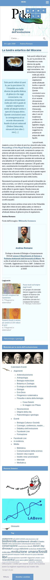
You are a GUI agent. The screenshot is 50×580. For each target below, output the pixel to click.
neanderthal (8, 560)
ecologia (16, 549)
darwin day (38, 546)
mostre (42, 558)
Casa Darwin (28, 402)
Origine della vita (24, 412)
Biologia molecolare (25, 381)
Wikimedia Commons (27, 221)
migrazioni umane (34, 558)
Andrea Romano (26, 44)
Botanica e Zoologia (25, 384)
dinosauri (7, 548)
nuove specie (19, 560)
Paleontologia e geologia (13, 339)
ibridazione (16, 554)
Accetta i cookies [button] (23, 577)
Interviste (21, 460)
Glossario (15, 526)
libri (4, 557)
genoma (5, 554)
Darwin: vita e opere (25, 454)
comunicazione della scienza (31, 544)
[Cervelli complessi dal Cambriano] (11, 288)
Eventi (16, 419)
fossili (42, 551)
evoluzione (32, 549)
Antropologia (22, 378)
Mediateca (21, 463)
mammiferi (23, 558)
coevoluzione (16, 544)
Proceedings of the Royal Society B (16, 148)
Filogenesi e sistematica (27, 395)
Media (16, 444)
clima (10, 544)
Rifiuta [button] (6, 577)
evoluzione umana (24, 552)
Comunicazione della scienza (29, 451)
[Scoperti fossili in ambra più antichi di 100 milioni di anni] (11, 313)
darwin (30, 546)
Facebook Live (23, 431)
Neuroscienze (23, 409)
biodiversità (9, 541)
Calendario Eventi (19, 367)
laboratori (40, 554)
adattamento (7, 539)
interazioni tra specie (31, 554)
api (37, 539)
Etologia (20, 389)
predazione (38, 560)
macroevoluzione (14, 558)
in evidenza (19, 441)
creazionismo (22, 546)
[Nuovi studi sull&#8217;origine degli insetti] (33, 295)
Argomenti (18, 371)
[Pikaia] (27, 23)
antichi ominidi (20, 539)
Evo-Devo (21, 392)
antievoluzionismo (30, 539)
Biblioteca (21, 448)
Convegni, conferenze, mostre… (31, 426)
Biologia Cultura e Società (28, 423)
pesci (26, 560)
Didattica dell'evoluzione (27, 428)
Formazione (22, 434)
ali (14, 539)
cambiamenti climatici (27, 541)
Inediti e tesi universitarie (27, 457)
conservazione (10, 545)
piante (31, 560)
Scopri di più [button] (7, 570)
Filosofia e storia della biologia (30, 398)
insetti (22, 554)
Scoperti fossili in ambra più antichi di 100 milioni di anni (11, 322)
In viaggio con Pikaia (32, 405)
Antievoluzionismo (25, 375)
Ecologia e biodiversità (27, 386)
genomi (10, 554)
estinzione (24, 549)
